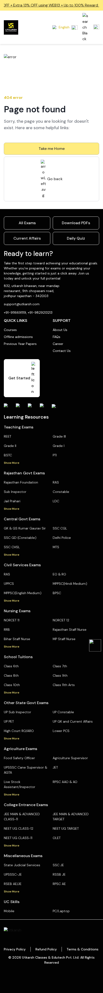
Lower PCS (61, 731)
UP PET (9, 721)
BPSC (57, 593)
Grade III (59, 436)
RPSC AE (59, 884)
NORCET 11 (11, 620)
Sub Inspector (15, 492)
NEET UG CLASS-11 (18, 838)
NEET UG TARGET (66, 828)
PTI (55, 455)
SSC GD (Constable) (20, 537)
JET (55, 767)
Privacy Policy (15, 949)
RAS (56, 482)
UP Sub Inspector (17, 712)
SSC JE (58, 865)
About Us (60, 330)
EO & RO (59, 574)
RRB (7, 629)
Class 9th (60, 675)
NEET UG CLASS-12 (18, 828)
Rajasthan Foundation (21, 482)
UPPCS (9, 583)
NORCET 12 (61, 620)
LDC (56, 501)
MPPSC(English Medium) (22, 593)
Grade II (10, 446)
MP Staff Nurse (64, 639)
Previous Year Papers (20, 344)
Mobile (9, 911)
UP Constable (63, 712)
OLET (57, 838)
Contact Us (62, 351)
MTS (56, 547)
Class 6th (11, 666)
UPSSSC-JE (13, 874)
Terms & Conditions (82, 949)
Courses (10, 330)
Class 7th (60, 666)
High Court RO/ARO (19, 731)
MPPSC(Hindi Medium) (70, 583)
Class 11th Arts (64, 685)
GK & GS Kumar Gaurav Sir (25, 528)
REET (7, 436)
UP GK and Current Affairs (73, 721)
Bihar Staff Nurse (17, 639)
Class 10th (12, 685)
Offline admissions (18, 337)
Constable (61, 492)
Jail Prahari (12, 501)
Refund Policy (46, 949)
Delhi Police (62, 537)
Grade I (58, 446)
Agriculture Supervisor (70, 758)
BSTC (8, 455)
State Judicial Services (22, 865)
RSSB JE (59, 874)
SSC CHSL (12, 547)
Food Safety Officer (19, 758)
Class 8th (11, 675)
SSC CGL (60, 528)
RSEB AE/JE (13, 884)
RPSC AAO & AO (65, 782)
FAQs (56, 337)
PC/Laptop (61, 911)
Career (58, 344)
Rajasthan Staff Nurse (69, 629)
